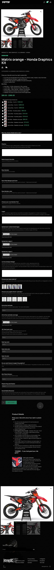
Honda (27, 71)
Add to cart (11, 402)
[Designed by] (50, 566)
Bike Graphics (20, 71)
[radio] (13, 102)
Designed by (45, 566)
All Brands (12, 71)
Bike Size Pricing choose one (10, 99)
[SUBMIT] (30, 550)
